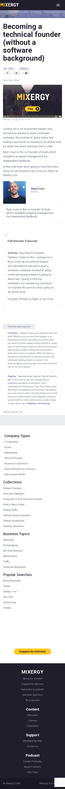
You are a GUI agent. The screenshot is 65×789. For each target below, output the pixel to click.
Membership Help (32, 740)
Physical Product (13, 458)
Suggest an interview (32, 684)
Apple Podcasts (32, 766)
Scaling (7, 607)
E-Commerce (11, 441)
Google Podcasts (32, 761)
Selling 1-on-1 (10, 591)
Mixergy (10, 4)
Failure (6, 586)
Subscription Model (14, 474)
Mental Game (10, 556)
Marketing (8, 539)
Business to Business (16, 463)
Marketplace (11, 452)
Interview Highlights (13, 493)
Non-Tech (8, 597)
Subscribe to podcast (32, 689)
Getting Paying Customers (17, 515)
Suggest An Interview (32, 651)
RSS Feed (32, 772)
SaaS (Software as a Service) (19, 469)
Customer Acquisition (14, 567)
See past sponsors (32, 694)
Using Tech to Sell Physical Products (22, 499)
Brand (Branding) (12, 580)
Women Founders (12, 488)
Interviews (32, 715)
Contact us (32, 746)
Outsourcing (9, 602)
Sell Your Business (13, 550)
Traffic (6, 561)
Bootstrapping (10, 545)
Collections (33, 726)
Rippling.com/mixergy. (39, 403)
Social (7, 447)
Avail (16, 80)
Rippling (12, 376)
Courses (32, 720)
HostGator (13, 333)
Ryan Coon (8, 80)
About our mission (32, 678)
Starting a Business (13, 526)
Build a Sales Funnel (13, 504)
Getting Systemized (13, 520)
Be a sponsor (33, 700)
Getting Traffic (10, 509)
